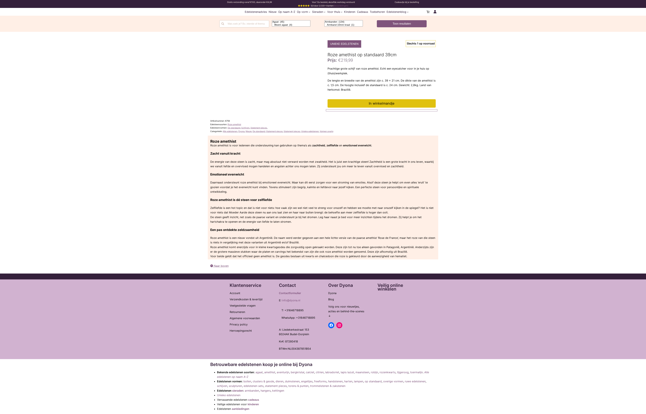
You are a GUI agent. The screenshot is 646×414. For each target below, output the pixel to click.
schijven (222, 386)
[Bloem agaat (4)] (291, 24)
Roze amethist (234, 124)
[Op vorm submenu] (309, 12)
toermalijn (416, 372)
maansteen (362, 372)
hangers (266, 390)
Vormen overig (326, 131)
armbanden (252, 390)
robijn (374, 372)
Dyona (241, 131)
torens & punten (298, 386)
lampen (358, 381)
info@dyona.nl (291, 300)
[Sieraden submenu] (325, 12)
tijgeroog (403, 372)
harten (348, 381)
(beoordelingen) (340, 5)
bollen (247, 381)
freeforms (320, 381)
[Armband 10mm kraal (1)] (344, 24)
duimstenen (292, 381)
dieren (279, 381)
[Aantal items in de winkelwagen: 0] (428, 11)
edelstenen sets (253, 386)
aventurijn (283, 372)
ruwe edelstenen (415, 381)
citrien (320, 372)
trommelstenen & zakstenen (327, 386)
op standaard (373, 381)
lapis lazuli (347, 372)
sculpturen (235, 386)
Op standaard (234, 127)
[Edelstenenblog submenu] (408, 12)
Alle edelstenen (230, 131)
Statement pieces (258, 127)
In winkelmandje (381, 103)
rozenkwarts (388, 372)
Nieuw (249, 131)
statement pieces (276, 386)
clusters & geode (263, 381)
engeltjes (307, 381)
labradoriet (332, 372)
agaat (259, 372)
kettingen (278, 390)
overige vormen (393, 381)
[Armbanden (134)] (344, 21)
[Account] (435, 12)
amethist (269, 372)
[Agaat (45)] (291, 21)
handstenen (335, 381)
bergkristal (297, 372)
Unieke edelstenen (344, 43)
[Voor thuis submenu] (342, 12)
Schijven (245, 127)
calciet (310, 372)
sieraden (237, 390)
